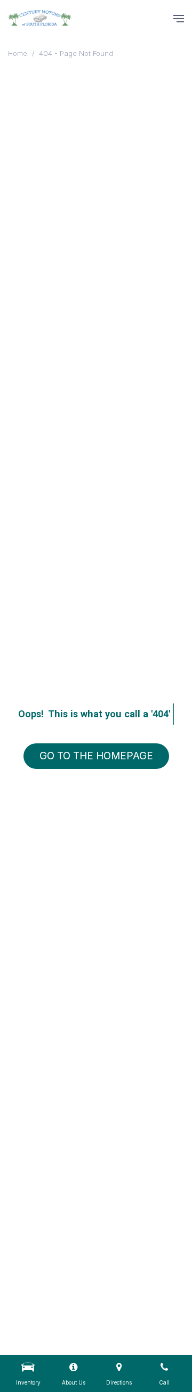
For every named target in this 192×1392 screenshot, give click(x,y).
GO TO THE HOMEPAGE (96, 756)
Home (18, 53)
